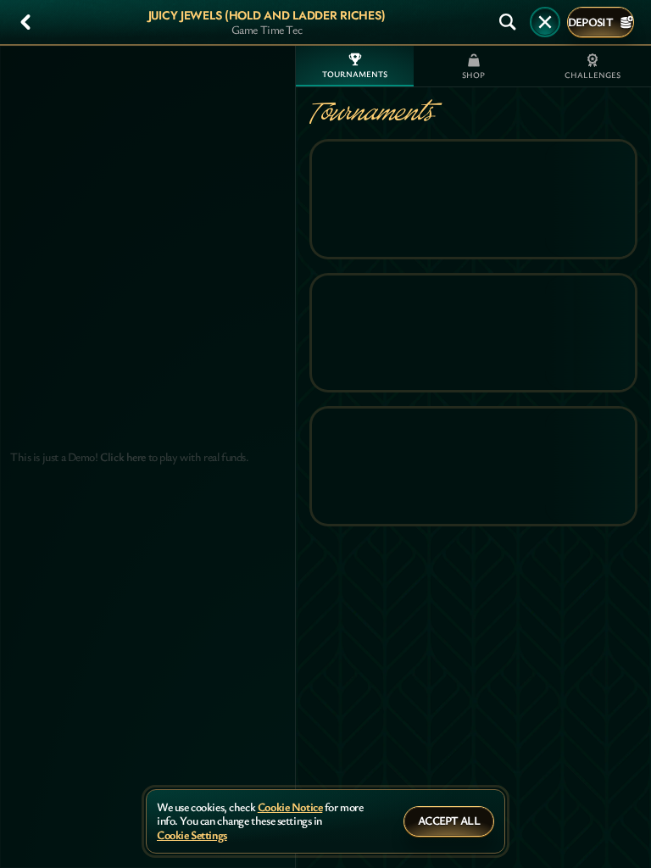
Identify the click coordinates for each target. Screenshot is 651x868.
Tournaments (354, 74)
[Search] (507, 22)
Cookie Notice (290, 807)
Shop (473, 75)
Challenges (592, 75)
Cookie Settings (192, 835)
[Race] (545, 22)
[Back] (25, 22)
